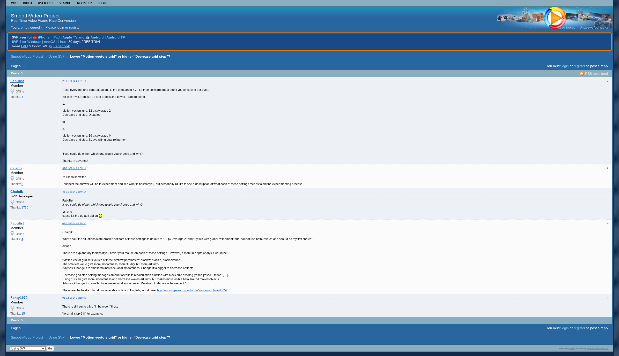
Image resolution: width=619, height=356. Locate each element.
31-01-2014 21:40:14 (74, 191)
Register (84, 3)
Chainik (16, 191)
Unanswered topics (594, 27)
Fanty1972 (19, 298)
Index (27, 3)
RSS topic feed (596, 74)
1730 (25, 207)
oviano (16, 168)
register (579, 66)
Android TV (115, 37)
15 (23, 313)
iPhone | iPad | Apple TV (57, 37)
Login (102, 3)
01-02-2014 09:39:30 (74, 223)
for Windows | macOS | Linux (39, 42)
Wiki (14, 3)
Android (97, 37)
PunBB (572, 348)
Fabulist (17, 81)
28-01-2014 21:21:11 (74, 81)
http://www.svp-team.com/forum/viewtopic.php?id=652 (192, 290)
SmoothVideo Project (35, 15)
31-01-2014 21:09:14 (74, 168)
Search (65, 3)
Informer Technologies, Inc (597, 348)
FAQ (24, 46)
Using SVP (56, 56)
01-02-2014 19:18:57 (74, 297)
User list (45, 3)
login (565, 66)
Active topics (565, 27)
